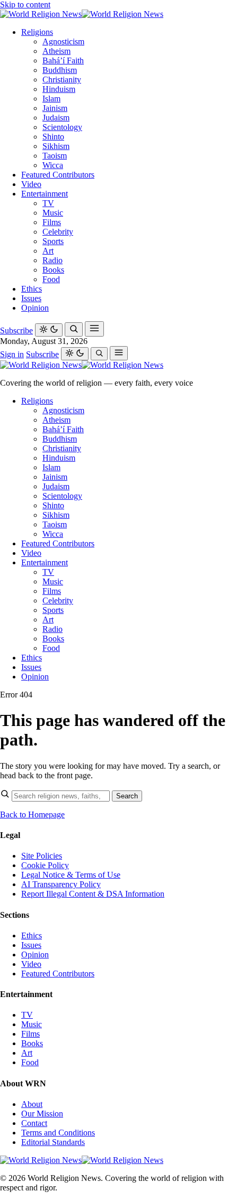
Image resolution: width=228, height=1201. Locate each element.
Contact (34, 1123)
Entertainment (44, 193)
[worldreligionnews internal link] (81, 14)
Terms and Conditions (58, 1132)
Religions (37, 31)
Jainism (54, 108)
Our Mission (42, 1113)
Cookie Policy (45, 865)
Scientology (62, 127)
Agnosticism (63, 41)
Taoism (54, 155)
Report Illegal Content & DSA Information (92, 893)
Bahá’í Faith (63, 60)
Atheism (56, 50)
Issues (31, 298)
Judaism (55, 117)
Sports (53, 241)
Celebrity (57, 231)
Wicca (52, 165)
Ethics (31, 288)
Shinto (53, 136)
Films (51, 222)
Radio (52, 260)
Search (127, 796)
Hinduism (58, 89)
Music (52, 212)
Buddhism (59, 70)
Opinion (35, 307)
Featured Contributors (57, 174)
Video (31, 184)
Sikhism (55, 146)
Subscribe (16, 330)
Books (53, 269)
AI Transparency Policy (61, 884)
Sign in (12, 354)
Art (48, 250)
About (31, 1104)
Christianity (61, 79)
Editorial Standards (53, 1142)
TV (48, 203)
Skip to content (25, 4)
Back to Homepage (32, 814)
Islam (51, 98)
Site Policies (41, 855)
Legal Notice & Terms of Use (70, 874)
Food (51, 279)
